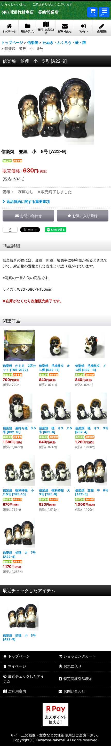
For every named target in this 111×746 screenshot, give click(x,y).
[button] (104, 12)
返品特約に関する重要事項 (28, 201)
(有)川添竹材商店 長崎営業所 (30, 12)
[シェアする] (10, 230)
